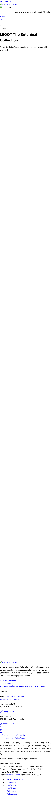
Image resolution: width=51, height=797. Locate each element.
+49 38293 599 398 (15, 696)
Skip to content (6, 1)
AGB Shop (11, 785)
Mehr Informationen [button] (8, 680)
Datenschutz (12, 791)
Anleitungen (12, 794)
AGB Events (12, 788)
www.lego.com (13, 775)
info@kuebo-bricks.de (9, 699)
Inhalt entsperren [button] (7, 683)
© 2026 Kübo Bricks (15, 779)
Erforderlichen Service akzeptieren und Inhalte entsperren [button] (23, 686)
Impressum (11, 782)
